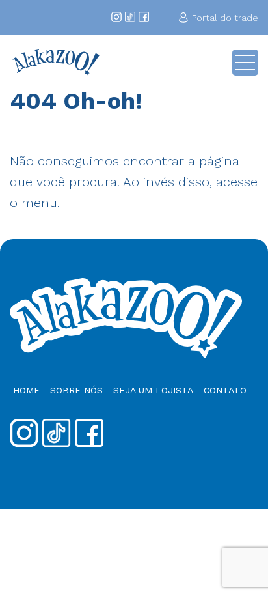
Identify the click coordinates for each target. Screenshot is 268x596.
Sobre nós (76, 390)
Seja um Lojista (153, 390)
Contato (225, 390)
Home (26, 390)
